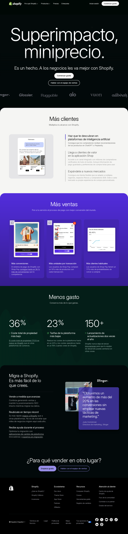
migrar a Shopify (29, 416)
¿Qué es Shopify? (38, 491)
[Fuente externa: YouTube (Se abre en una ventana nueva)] (106, 519)
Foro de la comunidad (106, 498)
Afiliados (57, 507)
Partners (57, 503)
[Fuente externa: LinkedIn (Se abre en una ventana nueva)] (96, 524)
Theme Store (59, 495)
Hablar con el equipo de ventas (64, 83)
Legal (46, 521)
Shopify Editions (37, 495)
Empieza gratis (47, 468)
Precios (56, 4)
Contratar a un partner (107, 502)
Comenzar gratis (110, 4)
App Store (57, 499)
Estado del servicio (105, 506)
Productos (45, 4)
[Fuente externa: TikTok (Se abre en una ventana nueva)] (116, 519)
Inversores (35, 499)
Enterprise (65, 4)
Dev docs (57, 491)
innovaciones (90, 346)
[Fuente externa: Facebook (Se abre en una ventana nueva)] (96, 519)
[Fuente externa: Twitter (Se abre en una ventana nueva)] (101, 519)
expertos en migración (32, 437)
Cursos (79, 495)
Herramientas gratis (83, 499)
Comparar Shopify (83, 491)
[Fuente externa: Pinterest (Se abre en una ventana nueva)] (101, 524)
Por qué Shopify (30, 4)
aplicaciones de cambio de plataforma (26, 434)
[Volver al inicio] (11, 488)
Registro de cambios (83, 503)
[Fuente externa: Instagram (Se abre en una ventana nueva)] (111, 519)
